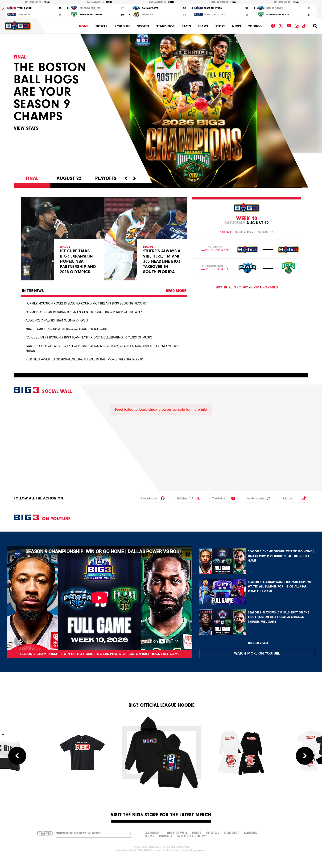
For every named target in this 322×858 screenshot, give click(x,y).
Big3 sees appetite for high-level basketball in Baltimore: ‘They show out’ (84, 359)
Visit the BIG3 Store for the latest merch (161, 814)
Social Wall (57, 391)
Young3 (255, 26)
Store (220, 26)
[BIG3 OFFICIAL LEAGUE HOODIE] (161, 752)
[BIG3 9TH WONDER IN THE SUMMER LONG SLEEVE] (240, 752)
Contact (231, 833)
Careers (250, 833)
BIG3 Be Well (177, 833)
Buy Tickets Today (232, 287)
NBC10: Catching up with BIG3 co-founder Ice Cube (66, 329)
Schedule (122, 26)
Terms (149, 836)
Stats (186, 26)
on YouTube (56, 518)
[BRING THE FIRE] (82, 752)
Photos (212, 833)
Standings (165, 26)
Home (83, 26)
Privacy (165, 836)
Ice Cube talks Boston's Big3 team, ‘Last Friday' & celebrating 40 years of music (89, 337)
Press (197, 833)
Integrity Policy (191, 836)
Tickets (101, 26)
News (236, 26)
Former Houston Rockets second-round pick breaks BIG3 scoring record (86, 303)
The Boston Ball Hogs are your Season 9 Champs (50, 91)
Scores (143, 26)
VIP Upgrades (266, 287)
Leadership (153, 833)
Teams (203, 26)
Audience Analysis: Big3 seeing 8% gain (57, 320)
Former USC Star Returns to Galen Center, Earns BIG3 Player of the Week (84, 312)
